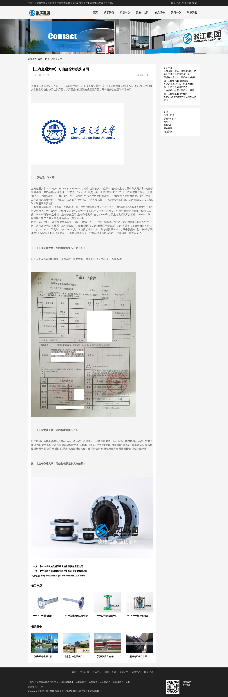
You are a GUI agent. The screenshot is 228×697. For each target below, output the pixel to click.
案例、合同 (142, 12)
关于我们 (109, 12)
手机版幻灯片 (170, 118)
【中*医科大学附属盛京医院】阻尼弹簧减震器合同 (63, 571)
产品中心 (125, 12)
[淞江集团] (39, 12)
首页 (95, 12)
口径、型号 (169, 115)
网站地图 (94, 691)
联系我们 (192, 12)
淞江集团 (50, 691)
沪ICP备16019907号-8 (76, 691)
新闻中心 (176, 12)
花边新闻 (168, 131)
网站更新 (168, 128)
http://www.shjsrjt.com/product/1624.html (63, 575)
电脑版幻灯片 (170, 125)
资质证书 (160, 12)
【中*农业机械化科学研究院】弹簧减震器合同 (61, 566)
